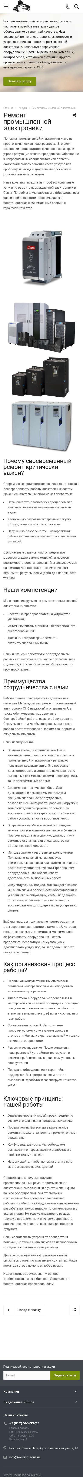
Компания (11, 1391)
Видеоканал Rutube (18, 1402)
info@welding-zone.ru (24, 1457)
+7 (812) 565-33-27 (24, 1423)
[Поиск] (76, 7)
